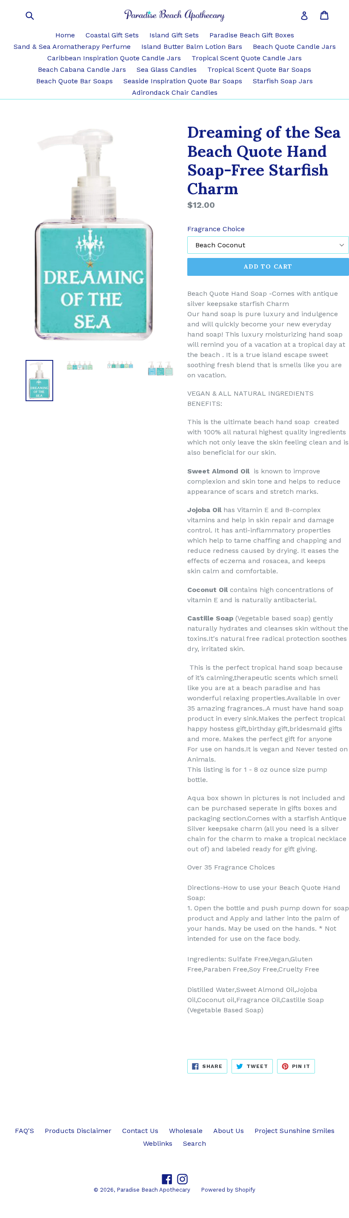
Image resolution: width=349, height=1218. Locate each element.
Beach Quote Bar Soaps (74, 81)
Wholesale (186, 1131)
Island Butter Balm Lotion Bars (191, 46)
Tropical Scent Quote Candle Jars (247, 58)
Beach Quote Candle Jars (294, 46)
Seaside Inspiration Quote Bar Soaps (182, 81)
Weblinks (157, 1143)
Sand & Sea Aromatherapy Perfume (72, 46)
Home (65, 35)
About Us (228, 1131)
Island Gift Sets (174, 35)
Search (194, 1143)
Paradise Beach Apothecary (153, 1190)
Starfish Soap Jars (283, 81)
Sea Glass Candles (167, 69)
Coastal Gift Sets (112, 35)
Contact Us (140, 1131)
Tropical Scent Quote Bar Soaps (259, 69)
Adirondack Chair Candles (174, 92)
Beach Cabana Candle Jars (82, 69)
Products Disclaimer (78, 1131)
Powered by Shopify (228, 1190)
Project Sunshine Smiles (295, 1131)
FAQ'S (24, 1131)
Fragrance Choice (216, 229)
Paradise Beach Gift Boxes (251, 35)
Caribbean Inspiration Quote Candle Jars (114, 58)
